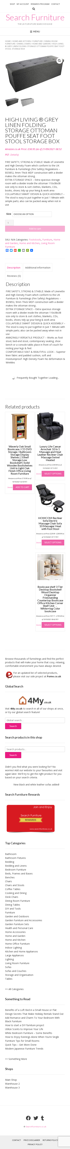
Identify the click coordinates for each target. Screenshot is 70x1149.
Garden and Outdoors (17, 916)
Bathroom (10, 854)
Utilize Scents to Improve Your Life (24, 1029)
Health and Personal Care (19, 928)
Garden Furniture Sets (17, 924)
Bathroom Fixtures (15, 858)
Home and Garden (41, 43)
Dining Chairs (24, 43)
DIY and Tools (13, 908)
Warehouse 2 (12, 1083)
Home (8, 41)
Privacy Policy (35, 1144)
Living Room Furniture (17, 963)
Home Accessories (15, 932)
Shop (12, 4)
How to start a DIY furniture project (24, 1025)
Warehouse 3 (12, 1087)
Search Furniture (35, 17)
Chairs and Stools (14, 885)
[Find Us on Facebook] (28, 1118)
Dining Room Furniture (17, 900)
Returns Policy (50, 1140)
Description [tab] (13, 267)
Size (8, 213)
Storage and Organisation (19, 974)
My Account (23, 4)
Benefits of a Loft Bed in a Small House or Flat (31, 1010)
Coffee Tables (12, 889)
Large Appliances (14, 955)
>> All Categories (14, 989)
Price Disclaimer (32, 1140)
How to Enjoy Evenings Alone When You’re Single (32, 1036)
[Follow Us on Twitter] (35, 1118)
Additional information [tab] (37, 267)
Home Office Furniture (17, 943)
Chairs (8, 881)
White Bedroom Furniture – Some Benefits (28, 1033)
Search (13, 755)
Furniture (37, 41)
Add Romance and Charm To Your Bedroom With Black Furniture (32, 1019)
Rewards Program (40, 4)
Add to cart (35, 228)
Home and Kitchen (21, 41)
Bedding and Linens (16, 865)
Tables (8, 978)
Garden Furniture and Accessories (23, 920)
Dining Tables (12, 904)
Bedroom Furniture (15, 869)
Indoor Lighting (13, 947)
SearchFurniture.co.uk (36, 1126)
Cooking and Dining (16, 893)
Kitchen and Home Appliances (21, 951)
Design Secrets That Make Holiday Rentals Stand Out (34, 1013)
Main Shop (11, 1079)
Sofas (8, 967)
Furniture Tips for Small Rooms (22, 1040)
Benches (10, 877)
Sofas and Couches (15, 971)
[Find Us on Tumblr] (42, 1118)
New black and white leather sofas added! (32, 784)
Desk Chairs (11, 896)
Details (14, 154)
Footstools (35, 239)
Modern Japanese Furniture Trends (24, 1048)
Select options (53, 473)
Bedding (9, 861)
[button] (59, 61)
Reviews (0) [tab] (14, 275)
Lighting (9, 959)
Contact (55, 4)
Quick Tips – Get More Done (21, 1044)
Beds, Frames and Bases (19, 873)
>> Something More (16, 1059)
